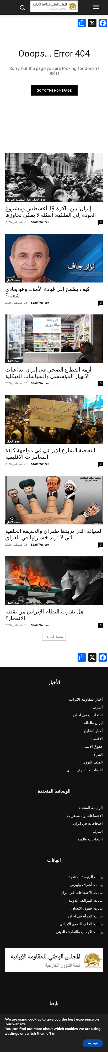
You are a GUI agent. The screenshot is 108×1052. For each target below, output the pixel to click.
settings (12, 1033)
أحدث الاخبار (13, 280)
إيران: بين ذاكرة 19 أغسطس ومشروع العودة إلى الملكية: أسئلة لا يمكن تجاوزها (50, 211)
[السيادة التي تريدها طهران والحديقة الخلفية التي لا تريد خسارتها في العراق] (54, 500)
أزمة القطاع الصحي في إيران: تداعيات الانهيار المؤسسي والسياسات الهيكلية (48, 373)
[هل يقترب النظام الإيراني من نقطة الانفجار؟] (54, 580)
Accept (93, 1043)
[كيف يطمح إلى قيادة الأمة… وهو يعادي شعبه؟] (54, 258)
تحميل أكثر (56, 636)
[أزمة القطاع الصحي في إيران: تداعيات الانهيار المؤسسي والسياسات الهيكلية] (54, 338)
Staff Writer (40, 222)
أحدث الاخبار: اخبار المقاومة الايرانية (26, 199)
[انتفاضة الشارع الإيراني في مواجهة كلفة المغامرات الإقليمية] (54, 419)
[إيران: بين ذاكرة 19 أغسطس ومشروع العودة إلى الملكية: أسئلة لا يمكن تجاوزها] (54, 177)
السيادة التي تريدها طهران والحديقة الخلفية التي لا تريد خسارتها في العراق (54, 534)
